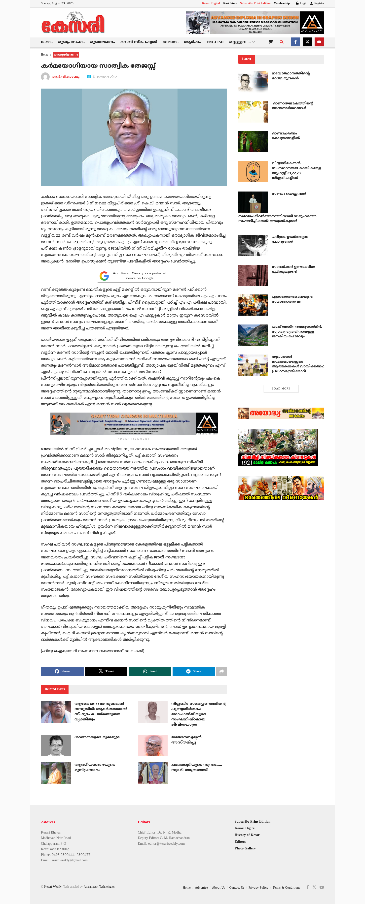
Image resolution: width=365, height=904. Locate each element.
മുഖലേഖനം (102, 42)
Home (44, 55)
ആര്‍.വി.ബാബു (65, 77)
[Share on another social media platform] (221, 671)
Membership (282, 3)
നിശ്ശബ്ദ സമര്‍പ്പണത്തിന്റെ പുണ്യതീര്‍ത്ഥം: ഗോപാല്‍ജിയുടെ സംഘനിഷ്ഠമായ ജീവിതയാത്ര (198, 714)
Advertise (201, 888)
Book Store (230, 3)
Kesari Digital (211, 3)
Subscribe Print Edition (255, 3)
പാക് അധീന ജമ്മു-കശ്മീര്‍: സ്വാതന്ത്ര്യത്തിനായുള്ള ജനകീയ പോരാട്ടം (297, 332)
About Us (218, 888)
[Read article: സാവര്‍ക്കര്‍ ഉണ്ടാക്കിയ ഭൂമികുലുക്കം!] (253, 275)
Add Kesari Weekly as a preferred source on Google (139, 276)
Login (303, 3)
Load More (281, 388)
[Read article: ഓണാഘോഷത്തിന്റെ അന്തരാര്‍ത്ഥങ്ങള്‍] (253, 112)
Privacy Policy (258, 888)
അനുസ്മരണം (66, 55)
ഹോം (47, 42)
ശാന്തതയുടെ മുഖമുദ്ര (97, 737)
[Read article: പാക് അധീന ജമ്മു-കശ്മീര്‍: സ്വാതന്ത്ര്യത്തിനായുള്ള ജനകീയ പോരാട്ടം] (253, 335)
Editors (240, 842)
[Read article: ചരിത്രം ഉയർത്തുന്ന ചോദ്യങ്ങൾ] (253, 245)
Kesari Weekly (53, 887)
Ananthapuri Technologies (99, 887)
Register (318, 3)
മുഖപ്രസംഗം (71, 42)
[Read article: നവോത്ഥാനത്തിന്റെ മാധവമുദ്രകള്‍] (253, 82)
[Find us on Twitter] (307, 42)
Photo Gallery (245, 848)
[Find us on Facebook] (295, 42)
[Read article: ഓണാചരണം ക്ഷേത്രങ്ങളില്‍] (253, 142)
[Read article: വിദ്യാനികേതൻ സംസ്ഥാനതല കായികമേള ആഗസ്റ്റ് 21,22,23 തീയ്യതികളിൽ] (253, 171)
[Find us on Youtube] (319, 42)
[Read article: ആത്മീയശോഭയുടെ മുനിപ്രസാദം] (56, 773)
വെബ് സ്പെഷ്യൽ (138, 42)
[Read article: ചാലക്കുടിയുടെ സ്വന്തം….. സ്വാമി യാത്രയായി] (153, 773)
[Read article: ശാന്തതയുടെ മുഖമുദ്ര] (56, 745)
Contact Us (236, 888)
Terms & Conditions (286, 888)
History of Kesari (247, 835)
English (215, 42)
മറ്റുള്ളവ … (240, 42)
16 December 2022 (104, 77)
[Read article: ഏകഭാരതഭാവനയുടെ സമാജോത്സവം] (253, 305)
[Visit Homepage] (73, 22)
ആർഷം (192, 42)
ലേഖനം (171, 42)
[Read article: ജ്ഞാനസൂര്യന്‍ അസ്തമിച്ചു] (153, 745)
